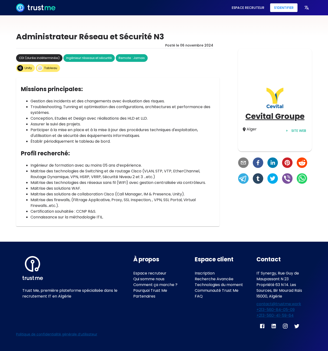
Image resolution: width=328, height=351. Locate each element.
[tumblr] (258, 179)
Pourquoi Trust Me (150, 290)
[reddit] (302, 163)
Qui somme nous (148, 279)
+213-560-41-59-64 (275, 315)
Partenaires (144, 296)
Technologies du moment (219, 284)
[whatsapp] (302, 179)
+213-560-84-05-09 (275, 309)
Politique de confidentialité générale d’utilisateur (56, 334)
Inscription (205, 273)
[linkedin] (272, 163)
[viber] (287, 179)
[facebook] (258, 163)
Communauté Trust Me (216, 290)
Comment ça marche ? (155, 284)
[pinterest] (287, 163)
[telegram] (243, 179)
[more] (306, 7)
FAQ (199, 296)
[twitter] (272, 179)
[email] (243, 163)
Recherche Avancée (214, 279)
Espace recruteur (149, 273)
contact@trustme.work (278, 304)
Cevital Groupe (274, 116)
